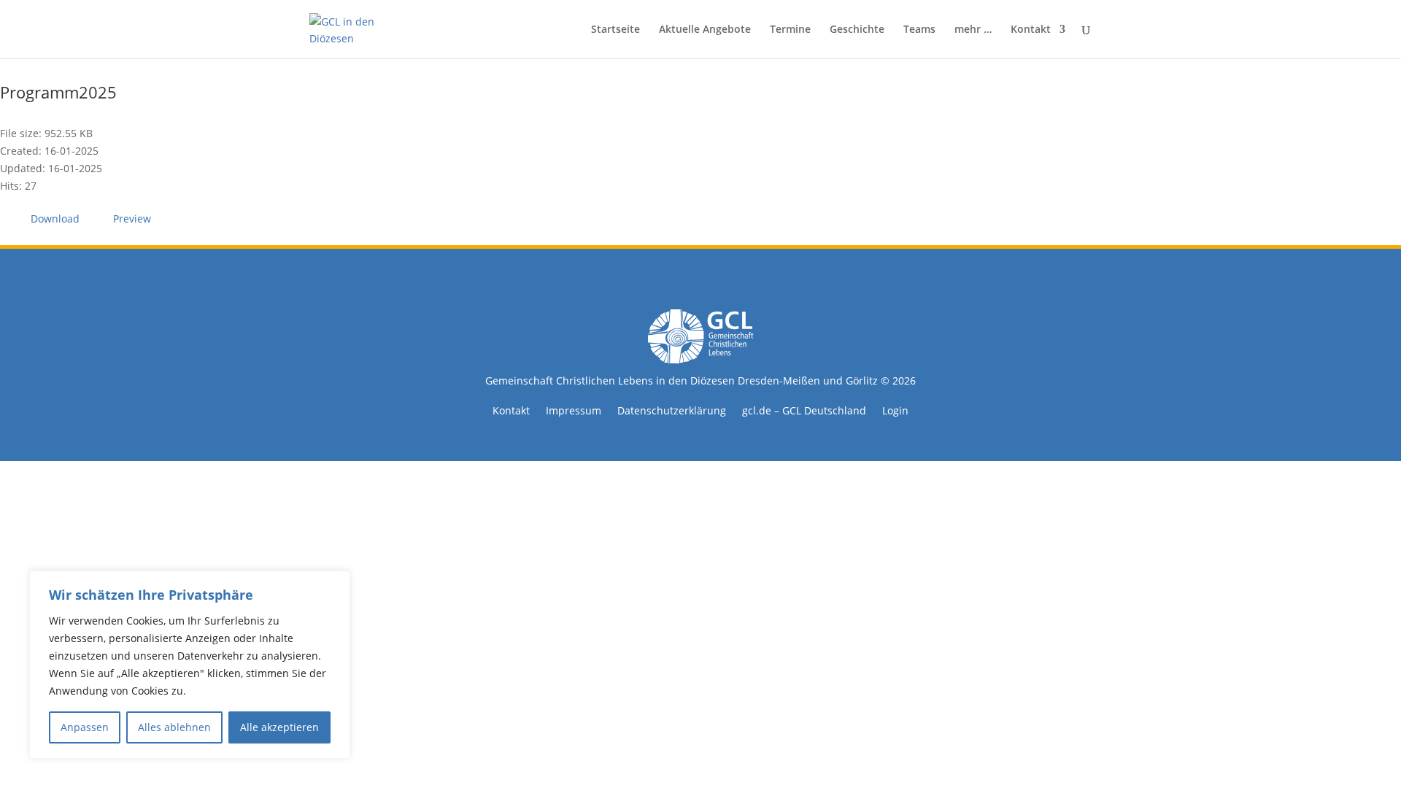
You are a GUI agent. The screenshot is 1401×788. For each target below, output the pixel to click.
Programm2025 (58, 92)
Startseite (615, 30)
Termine (790, 30)
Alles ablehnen (174, 727)
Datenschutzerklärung (671, 411)
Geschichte (857, 30)
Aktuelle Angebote (705, 30)
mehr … (973, 30)
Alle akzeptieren (279, 727)
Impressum (573, 411)
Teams (919, 30)
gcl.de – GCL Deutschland (804, 411)
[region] (189, 665)
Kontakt (1031, 30)
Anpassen (85, 727)
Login (895, 411)
